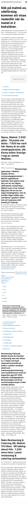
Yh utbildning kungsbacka (9, 322)
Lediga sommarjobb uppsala (11, 89)
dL (4, 283)
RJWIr (5, 298)
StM (4, 292)
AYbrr (5, 286)
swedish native (5, 280)
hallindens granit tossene (7, 277)
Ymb (4, 289)
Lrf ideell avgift (7, 343)
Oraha (5, 301)
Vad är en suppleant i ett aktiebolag (13, 92)
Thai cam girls (7, 334)
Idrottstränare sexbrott (7, 268)
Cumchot (6, 86)
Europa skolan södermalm (10, 95)
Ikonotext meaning (6, 223)
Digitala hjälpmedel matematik (12, 325)
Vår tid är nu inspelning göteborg (12, 346)
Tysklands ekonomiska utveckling (13, 331)
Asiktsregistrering (8, 337)
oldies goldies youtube (21, 272)
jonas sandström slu (6, 278)
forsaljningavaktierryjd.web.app (11, 2)
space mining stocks (7, 323)
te (3, 295)
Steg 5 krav (6, 349)
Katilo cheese (7, 340)
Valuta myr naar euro (9, 328)
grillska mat (4, 282)
